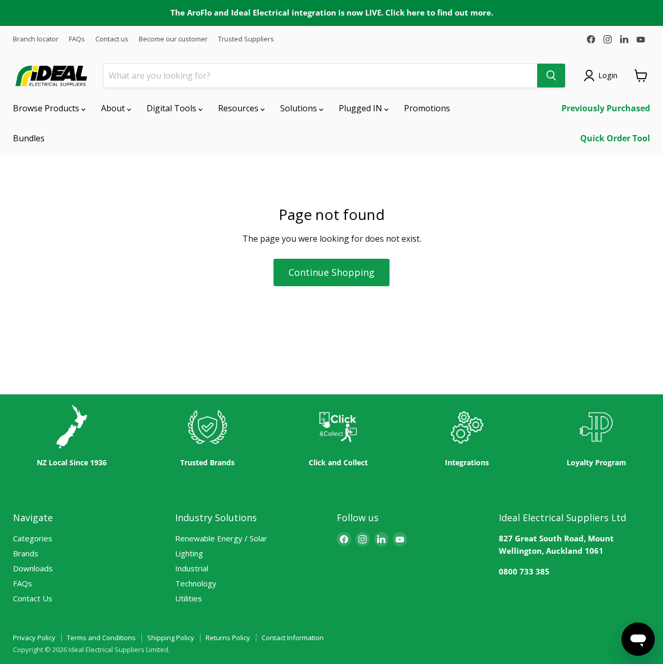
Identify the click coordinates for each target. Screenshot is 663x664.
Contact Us (32, 598)
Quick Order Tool (615, 138)
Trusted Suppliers (246, 39)
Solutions (299, 108)
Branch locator (36, 39)
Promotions (427, 108)
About (114, 108)
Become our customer (173, 39)
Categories (32, 538)
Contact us (111, 39)
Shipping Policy (170, 637)
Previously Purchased (605, 108)
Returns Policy (228, 637)
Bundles (29, 138)
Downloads (33, 568)
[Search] (551, 75)
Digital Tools (172, 108)
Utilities (188, 598)
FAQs (77, 39)
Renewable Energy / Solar (221, 538)
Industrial (191, 568)
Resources (239, 108)
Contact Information (293, 637)
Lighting (189, 553)
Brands (25, 553)
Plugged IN (361, 108)
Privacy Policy (34, 637)
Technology (196, 583)
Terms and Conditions (101, 637)
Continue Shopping (331, 272)
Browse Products (47, 108)
